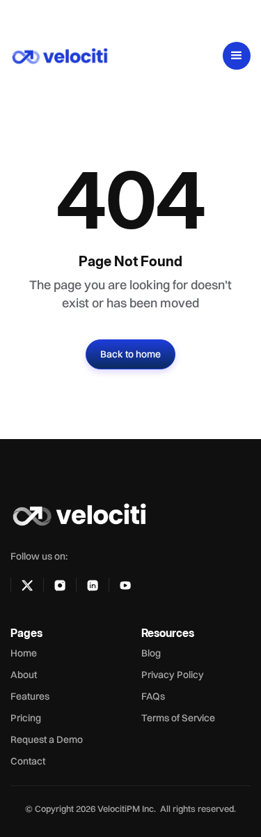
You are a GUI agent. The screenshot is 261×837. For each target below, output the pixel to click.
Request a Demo (46, 739)
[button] (237, 56)
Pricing (25, 718)
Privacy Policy (172, 674)
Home (23, 653)
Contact (27, 761)
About (23, 674)
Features (29, 696)
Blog (151, 653)
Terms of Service (178, 718)
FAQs (153, 696)
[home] (73, 56)
